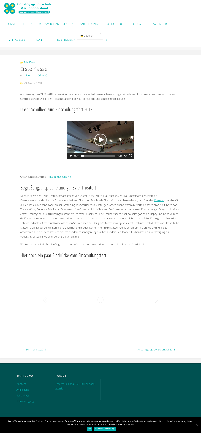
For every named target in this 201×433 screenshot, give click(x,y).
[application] (100, 140)
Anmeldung (22, 389)
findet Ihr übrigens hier (59, 176)
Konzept (21, 384)
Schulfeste (29, 62)
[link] (106, 39)
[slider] (98, 156)
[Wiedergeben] (70, 155)
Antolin (59, 388)
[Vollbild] (130, 155)
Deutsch (88, 35)
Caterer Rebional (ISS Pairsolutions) (75, 384)
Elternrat (159, 200)
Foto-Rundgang (25, 401)
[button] (100, 140)
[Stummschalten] (125, 155)
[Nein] (197, 425)
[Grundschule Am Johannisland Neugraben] (28, 8)
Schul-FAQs (22, 395)
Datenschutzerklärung (104, 429)
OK (89, 429)
